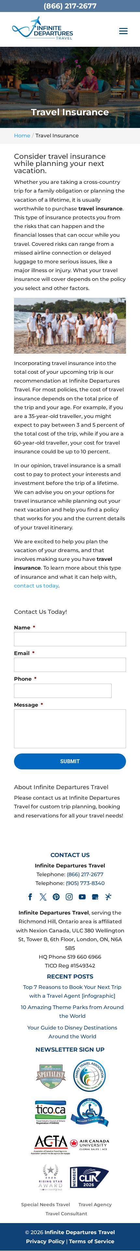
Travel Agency (95, 1204)
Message (28, 705)
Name (24, 628)
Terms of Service (91, 1241)
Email (24, 653)
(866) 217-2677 (85, 874)
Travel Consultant (66, 1214)
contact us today (36, 586)
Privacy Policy (45, 1241)
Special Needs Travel (45, 1204)
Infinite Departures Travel (80, 1232)
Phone (25, 679)
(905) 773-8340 (85, 883)
